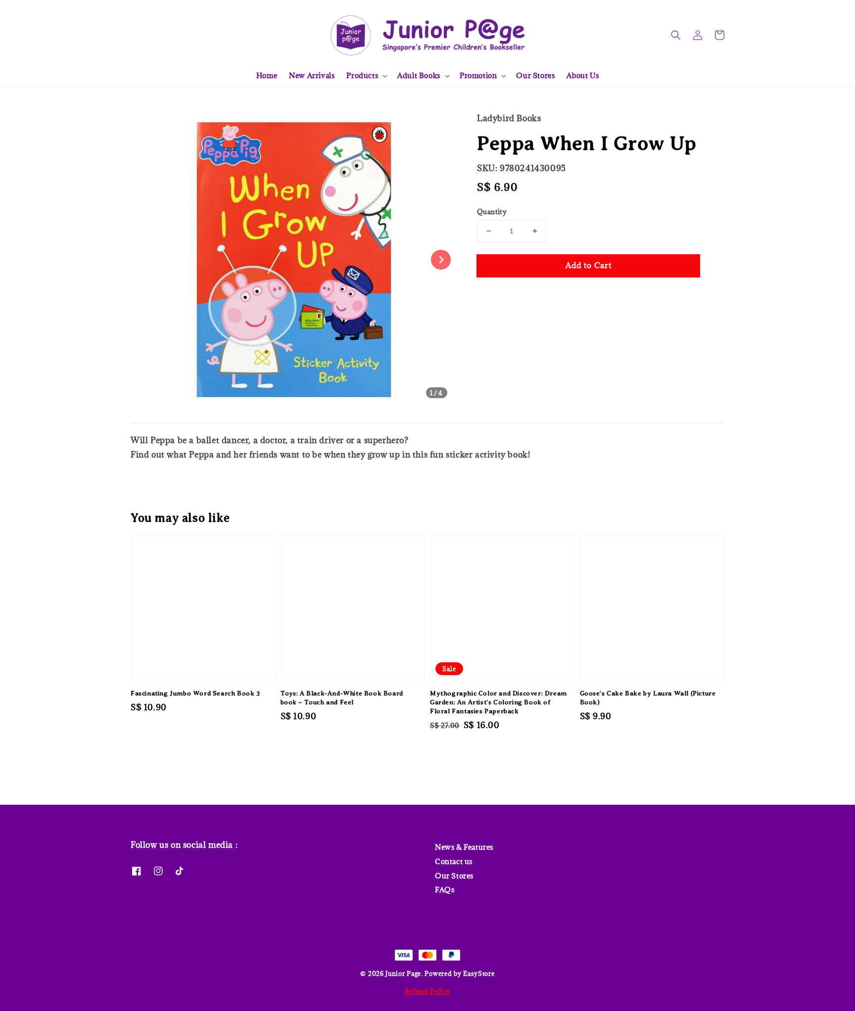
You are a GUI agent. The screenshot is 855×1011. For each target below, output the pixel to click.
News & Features (464, 847)
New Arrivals (311, 75)
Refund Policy (427, 991)
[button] (676, 35)
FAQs (444, 889)
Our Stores (535, 75)
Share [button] (501, 295)
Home (266, 75)
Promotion (478, 75)
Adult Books (418, 75)
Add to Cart (589, 265)
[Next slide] (441, 260)
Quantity (492, 211)
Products (362, 75)
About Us (583, 75)
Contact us (454, 861)
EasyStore (478, 973)
